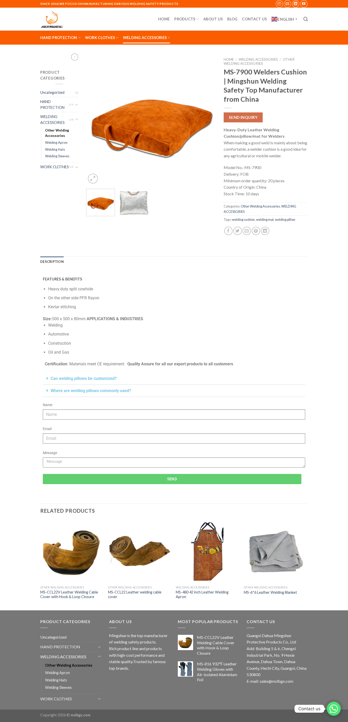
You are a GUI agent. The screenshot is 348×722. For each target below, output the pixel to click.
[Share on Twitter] (237, 231)
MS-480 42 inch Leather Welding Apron (202, 594)
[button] (174, 378)
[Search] (305, 19)
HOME (164, 19)
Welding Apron (56, 142)
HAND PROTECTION (58, 37)
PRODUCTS (184, 19)
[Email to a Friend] (247, 231)
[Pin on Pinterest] (256, 231)
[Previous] (95, 120)
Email (47, 429)
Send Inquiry (243, 117)
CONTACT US (254, 19)
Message (50, 453)
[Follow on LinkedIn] (295, 3)
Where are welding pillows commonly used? (91, 390)
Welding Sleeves (57, 156)
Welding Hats (55, 149)
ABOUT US (213, 19)
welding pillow (285, 219)
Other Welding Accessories (57, 133)
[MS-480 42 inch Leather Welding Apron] (207, 551)
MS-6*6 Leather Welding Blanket (270, 592)
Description (52, 262)
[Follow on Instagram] (279, 3)
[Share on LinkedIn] (265, 231)
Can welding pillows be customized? (84, 378)
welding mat (265, 219)
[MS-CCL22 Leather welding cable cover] (139, 551)
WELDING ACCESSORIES (145, 37)
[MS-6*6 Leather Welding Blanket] (275, 551)
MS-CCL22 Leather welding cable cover (135, 594)
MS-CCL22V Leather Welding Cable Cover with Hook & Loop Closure (69, 594)
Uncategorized (52, 92)
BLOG (232, 19)
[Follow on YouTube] (303, 3)
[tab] (52, 261)
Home (229, 59)
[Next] (207, 120)
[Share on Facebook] (228, 231)
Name (47, 405)
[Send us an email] (287, 3)
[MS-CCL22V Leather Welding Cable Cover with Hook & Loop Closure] (71, 551)
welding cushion (243, 219)
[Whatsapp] (334, 709)
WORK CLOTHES (100, 37)
